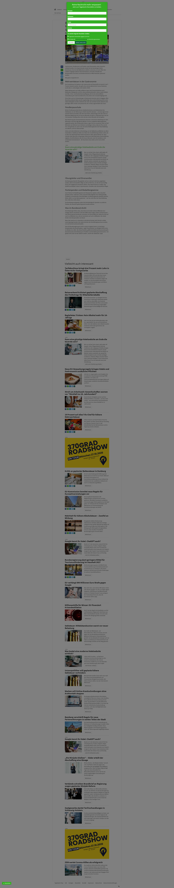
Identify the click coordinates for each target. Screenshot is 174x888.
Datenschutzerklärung (81, 39)
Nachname (70, 16)
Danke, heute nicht (81, 42)
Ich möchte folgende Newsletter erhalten (78, 33)
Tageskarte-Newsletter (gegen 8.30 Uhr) (79, 36)
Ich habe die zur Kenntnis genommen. (84, 39)
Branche (70, 28)
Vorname (70, 10)
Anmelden (71, 42)
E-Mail (70, 22)
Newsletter (7, 883)
